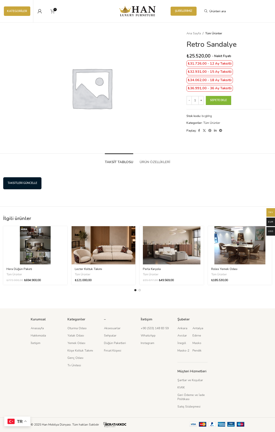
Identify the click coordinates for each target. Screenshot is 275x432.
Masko (196, 343)
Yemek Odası (76, 343)
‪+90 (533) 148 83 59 (155, 328)
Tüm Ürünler (213, 33)
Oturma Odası (77, 328)
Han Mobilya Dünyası (56, 425)
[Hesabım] (39, 11)
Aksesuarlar (112, 328)
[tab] (119, 160)
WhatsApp (148, 335)
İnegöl (181, 343)
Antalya (197, 328)
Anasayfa (37, 328)
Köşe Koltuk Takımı (80, 351)
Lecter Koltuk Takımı (88, 269)
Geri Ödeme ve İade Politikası (191, 397)
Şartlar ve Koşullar (190, 380)
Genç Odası (75, 358)
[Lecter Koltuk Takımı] (104, 245)
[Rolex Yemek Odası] (240, 245)
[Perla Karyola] (172, 245)
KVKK (181, 387)
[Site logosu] (137, 11)
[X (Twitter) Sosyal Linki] (204, 131)
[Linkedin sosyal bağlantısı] (215, 131)
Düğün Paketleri (115, 343)
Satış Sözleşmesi (188, 407)
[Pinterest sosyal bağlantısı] (210, 131)
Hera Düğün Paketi (19, 269)
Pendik (197, 351)
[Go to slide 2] (140, 290)
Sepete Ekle (218, 100)
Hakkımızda (38, 335)
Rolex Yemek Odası (224, 269)
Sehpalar (110, 335)
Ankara (182, 328)
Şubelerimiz (183, 11)
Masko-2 (183, 351)
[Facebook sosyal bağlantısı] (199, 131)
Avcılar (182, 335)
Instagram (147, 343)
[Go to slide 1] (135, 290)
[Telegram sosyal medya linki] (220, 131)
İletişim (35, 343)
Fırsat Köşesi (112, 351)
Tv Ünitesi (74, 365)
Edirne (196, 335)
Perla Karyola (152, 269)
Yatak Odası (75, 335)
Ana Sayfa (193, 33)
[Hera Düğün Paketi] (35, 245)
